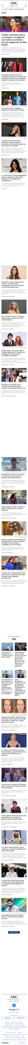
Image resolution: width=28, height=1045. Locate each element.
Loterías (22, 1035)
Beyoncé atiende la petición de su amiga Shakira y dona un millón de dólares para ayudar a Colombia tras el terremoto (13, 542)
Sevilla (16, 5)
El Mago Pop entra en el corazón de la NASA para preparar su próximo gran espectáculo (12, 476)
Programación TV (7, 1035)
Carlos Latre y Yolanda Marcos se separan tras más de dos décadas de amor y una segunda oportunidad (13, 575)
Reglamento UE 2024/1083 (7, 1027)
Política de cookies (19, 1023)
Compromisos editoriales (14, 1028)
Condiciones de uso (8, 1025)
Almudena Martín (5, 296)
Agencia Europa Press (6, 396)
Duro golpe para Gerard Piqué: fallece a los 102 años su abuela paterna (12, 916)
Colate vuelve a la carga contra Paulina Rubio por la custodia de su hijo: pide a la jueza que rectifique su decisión (13, 353)
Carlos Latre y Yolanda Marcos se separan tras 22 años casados (7, 655)
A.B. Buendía (4, 188)
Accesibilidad (21, 1025)
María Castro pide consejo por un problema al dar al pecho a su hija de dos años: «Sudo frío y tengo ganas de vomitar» (13, 719)
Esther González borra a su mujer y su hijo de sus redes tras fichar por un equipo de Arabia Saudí (14, 39)
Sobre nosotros (14, 1022)
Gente (3, 12)
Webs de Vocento (22, 1043)
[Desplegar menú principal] (2, 5)
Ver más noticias (14, 932)
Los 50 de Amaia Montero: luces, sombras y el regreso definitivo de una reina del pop (13, 849)
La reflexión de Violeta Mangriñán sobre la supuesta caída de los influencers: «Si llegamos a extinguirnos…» (13, 178)
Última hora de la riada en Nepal (16, 9)
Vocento (7, 1022)
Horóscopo (24, 1034)
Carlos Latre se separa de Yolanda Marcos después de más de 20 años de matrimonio (13, 786)
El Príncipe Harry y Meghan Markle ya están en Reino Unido (12, 109)
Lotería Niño (19, 1032)
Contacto (20, 1022)
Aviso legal (15, 1025)
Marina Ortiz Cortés (5, 54)
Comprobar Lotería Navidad (7, 1034)
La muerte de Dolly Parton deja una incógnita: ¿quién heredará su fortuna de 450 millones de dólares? (13, 752)
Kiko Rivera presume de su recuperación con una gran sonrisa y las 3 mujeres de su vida (13, 386)
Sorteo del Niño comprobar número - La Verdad (11, 1039)
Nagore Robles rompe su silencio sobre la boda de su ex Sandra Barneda (13, 508)
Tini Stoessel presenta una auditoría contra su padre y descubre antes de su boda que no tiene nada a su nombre (13, 143)
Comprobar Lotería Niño (11, 1032)
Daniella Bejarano (5, 119)
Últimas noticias (16, 1035)
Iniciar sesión (26, 5)
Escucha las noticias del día (8, 1037)
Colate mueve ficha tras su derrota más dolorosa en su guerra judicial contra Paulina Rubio (13, 817)
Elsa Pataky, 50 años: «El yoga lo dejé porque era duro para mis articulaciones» (12, 318)
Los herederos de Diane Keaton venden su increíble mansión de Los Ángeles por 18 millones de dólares (12, 882)
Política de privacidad (9, 1023)
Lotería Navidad (17, 1034)
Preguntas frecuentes (20, 1037)
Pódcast (24, 1039)
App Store (8, 1017)
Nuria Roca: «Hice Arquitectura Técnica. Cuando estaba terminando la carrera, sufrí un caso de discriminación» (12, 284)
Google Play (21, 1017)
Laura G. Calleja (4, 860)
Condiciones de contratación (20, 1027)
